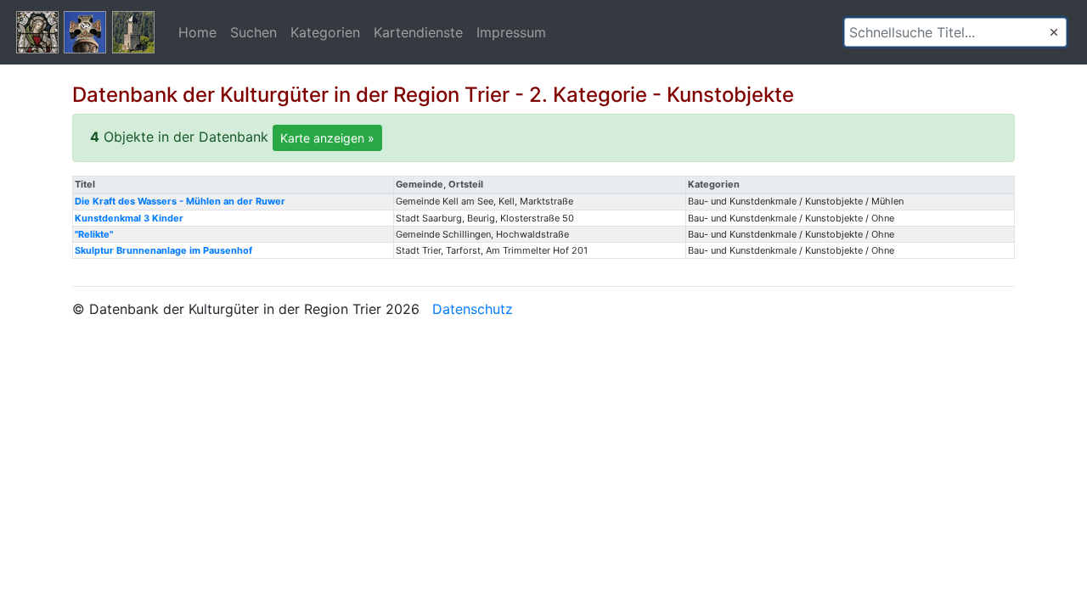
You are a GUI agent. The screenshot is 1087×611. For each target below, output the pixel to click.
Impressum (511, 32)
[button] (1054, 32)
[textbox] (955, 32)
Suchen (253, 32)
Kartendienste (418, 32)
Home (197, 32)
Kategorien (325, 32)
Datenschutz (472, 308)
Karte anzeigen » (327, 138)
